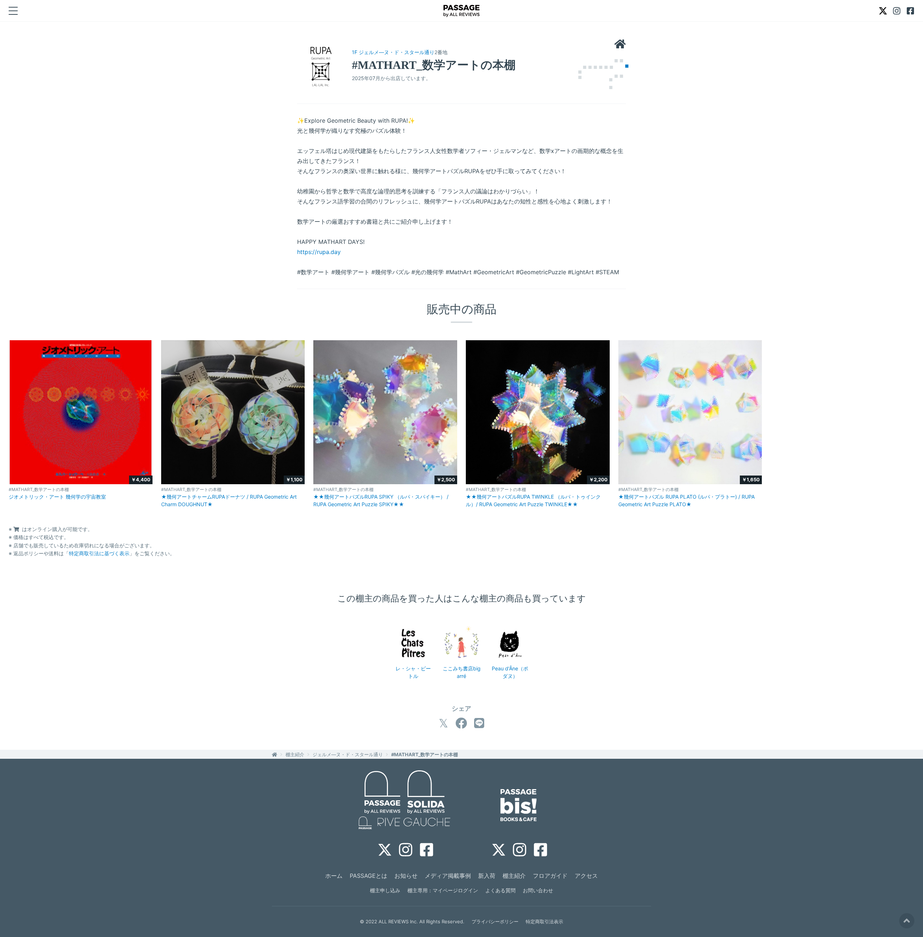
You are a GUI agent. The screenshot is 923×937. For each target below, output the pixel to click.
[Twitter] (443, 723)
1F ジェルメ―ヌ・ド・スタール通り (393, 52)
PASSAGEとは (368, 875)
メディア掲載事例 (448, 875)
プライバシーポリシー (495, 921)
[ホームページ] (620, 45)
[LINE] (479, 723)
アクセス (586, 875)
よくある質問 (500, 890)
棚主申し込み (385, 890)
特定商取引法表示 (544, 921)
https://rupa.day (319, 251)
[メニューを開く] (13, 11)
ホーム (334, 875)
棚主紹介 (295, 754)
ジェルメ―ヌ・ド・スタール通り (348, 754)
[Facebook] (461, 723)
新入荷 (486, 875)
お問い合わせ (538, 890)
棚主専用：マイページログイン (442, 890)
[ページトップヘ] (906, 920)
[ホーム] (274, 754)
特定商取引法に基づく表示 (99, 553)
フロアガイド (550, 875)
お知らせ (406, 875)
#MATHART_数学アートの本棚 (424, 754)
